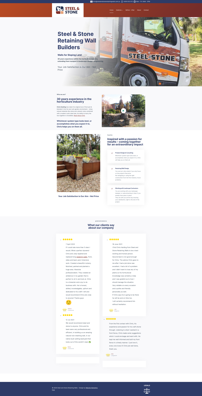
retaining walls (81, 257)
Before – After (130, 10)
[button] (123, 110)
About (139, 10)
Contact (146, 10)
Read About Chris (79, 115)
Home (111, 10)
